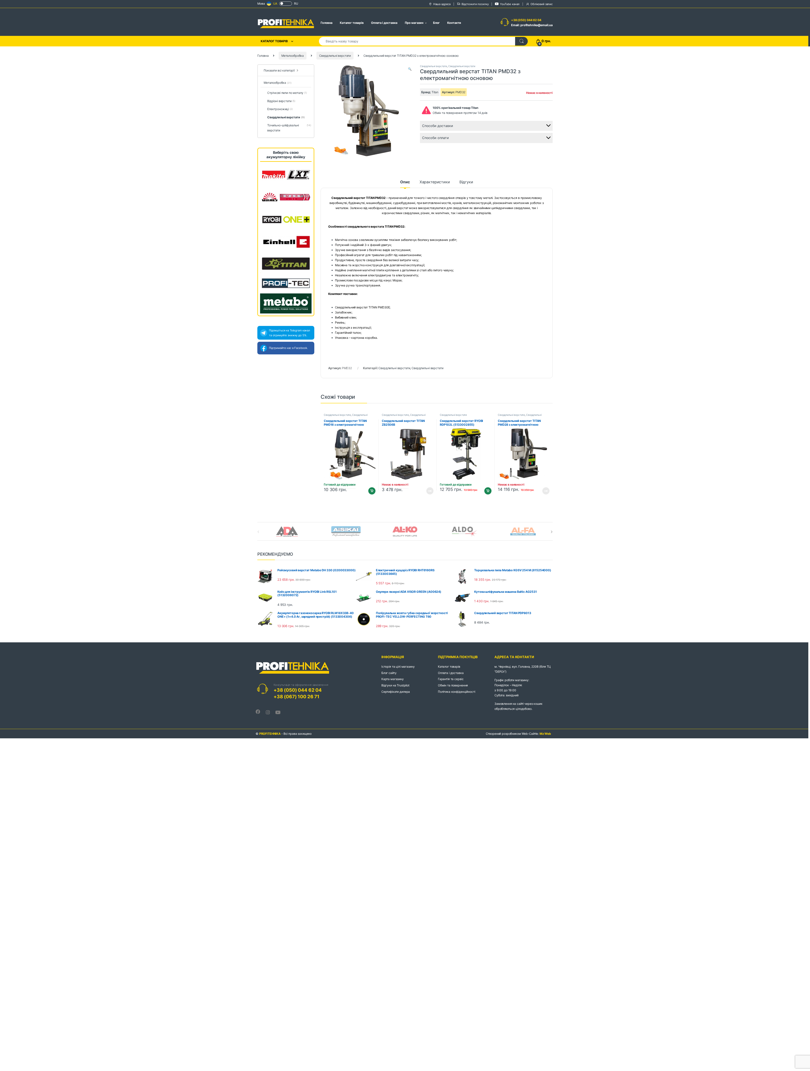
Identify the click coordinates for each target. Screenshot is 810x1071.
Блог (436, 22)
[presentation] (552, 531)
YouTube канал (510, 4)
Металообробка (292, 55)
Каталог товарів (352, 22)
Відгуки (466, 182)
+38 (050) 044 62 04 (526, 20)
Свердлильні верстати (335, 55)
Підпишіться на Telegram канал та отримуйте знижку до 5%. (289, 333)
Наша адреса (442, 4)
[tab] (405, 184)
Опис (405, 182)
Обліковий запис (542, 4)
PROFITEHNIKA (270, 733)
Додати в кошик (370, 490)
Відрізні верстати (281, 101)
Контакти (454, 22)
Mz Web (545, 733)
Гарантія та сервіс (450, 679)
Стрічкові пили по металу (287, 93)
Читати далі (428, 490)
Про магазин (414, 22)
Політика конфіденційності (456, 691)
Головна (326, 22)
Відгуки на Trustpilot (395, 685)
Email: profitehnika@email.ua (532, 25)
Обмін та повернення (453, 685)
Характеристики (435, 182)
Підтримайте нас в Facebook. (288, 347)
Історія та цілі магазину (398, 666)
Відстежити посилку (475, 4)
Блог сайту (389, 673)
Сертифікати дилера (395, 691)
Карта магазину (392, 679)
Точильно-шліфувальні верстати (289, 127)
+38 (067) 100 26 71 (296, 696)
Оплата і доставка (384, 22)
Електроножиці (280, 109)
